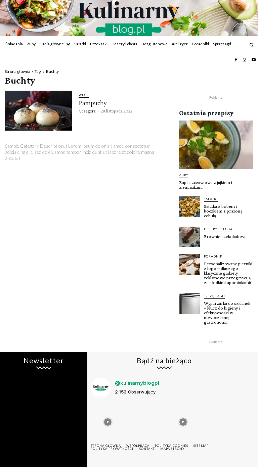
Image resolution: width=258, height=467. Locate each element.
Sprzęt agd (214, 296)
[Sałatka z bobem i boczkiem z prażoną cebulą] (189, 206)
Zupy (183, 175)
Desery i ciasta (218, 229)
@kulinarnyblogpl (137, 383)
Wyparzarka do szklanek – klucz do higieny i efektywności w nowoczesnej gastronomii (227, 312)
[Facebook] (235, 60)
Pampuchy (93, 102)
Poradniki (214, 256)
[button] (251, 44)
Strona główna (17, 71)
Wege (84, 95)
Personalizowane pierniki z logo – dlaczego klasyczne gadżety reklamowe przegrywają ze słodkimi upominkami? (228, 273)
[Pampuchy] (38, 111)
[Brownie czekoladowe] (189, 237)
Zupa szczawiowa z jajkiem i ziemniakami (205, 185)
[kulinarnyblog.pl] (129, 18)
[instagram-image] (108, 420)
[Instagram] (244, 60)
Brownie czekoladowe (225, 236)
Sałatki (211, 199)
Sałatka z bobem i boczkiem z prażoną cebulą (223, 210)
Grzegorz (87, 110)
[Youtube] (253, 60)
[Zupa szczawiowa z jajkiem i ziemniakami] (216, 145)
